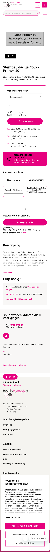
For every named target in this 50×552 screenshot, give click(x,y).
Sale (5, 459)
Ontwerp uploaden (25, 222)
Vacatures (8, 434)
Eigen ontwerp (13, 180)
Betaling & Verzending (14, 463)
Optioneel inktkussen (17, 91)
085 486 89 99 (12, 294)
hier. (24, 233)
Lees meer (7, 272)
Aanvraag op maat (12, 449)
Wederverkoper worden (15, 454)
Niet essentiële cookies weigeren (25, 534)
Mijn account (37, 4)
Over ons (7, 425)
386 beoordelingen (12, 385)
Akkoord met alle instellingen (25, 526)
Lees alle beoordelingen (14, 365)
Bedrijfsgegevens (11, 429)
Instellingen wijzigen (25, 543)
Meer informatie (13, 517)
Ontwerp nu (27, 121)
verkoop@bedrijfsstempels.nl (19, 299)
